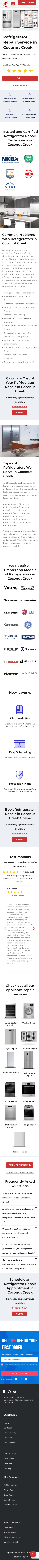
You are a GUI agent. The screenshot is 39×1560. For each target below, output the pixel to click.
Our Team (8, 1438)
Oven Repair (29, 1101)
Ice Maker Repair (11, 1072)
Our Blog (7, 1469)
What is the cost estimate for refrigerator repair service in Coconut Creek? (16, 1233)
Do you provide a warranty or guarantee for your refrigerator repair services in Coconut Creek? (18, 1248)
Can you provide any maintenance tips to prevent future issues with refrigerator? (19, 1264)
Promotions (9, 1459)
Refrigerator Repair (12, 1485)
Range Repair (29, 1125)
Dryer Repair (11, 1049)
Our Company (10, 1433)
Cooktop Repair (29, 1049)
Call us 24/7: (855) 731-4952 (20, 1172)
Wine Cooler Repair (12, 1522)
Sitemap (18, 1400)
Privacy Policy (27, 1364)
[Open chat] (33, 1554)
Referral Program (11, 1454)
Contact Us (8, 1428)
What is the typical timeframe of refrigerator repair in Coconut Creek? (17, 1197)
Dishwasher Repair (12, 1537)
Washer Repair (29, 1023)
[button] (13, 3)
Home (6, 1423)
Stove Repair (11, 1101)
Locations (8, 1464)
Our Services (9, 1443)
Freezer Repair (20, 1152)
